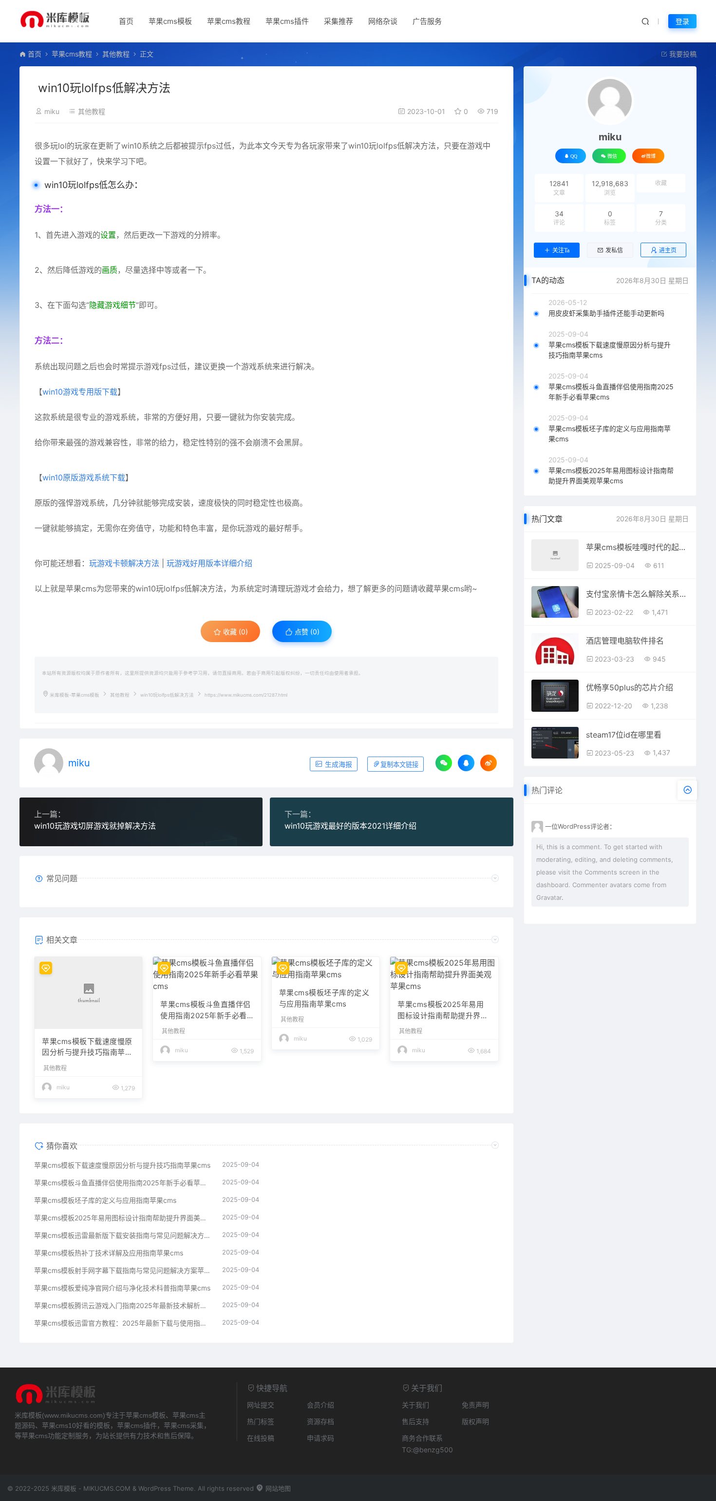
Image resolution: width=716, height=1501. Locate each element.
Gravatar (549, 897)
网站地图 (277, 1488)
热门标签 (260, 1421)
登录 (682, 21)
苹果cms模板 (170, 21)
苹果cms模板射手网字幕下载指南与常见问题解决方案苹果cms (123, 1270)
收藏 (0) (234, 631)
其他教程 (116, 54)
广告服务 (427, 21)
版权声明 (475, 1421)
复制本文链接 (399, 764)
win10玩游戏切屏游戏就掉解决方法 (95, 826)
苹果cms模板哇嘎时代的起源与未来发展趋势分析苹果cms (637, 547)
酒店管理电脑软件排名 (625, 641)
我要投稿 (682, 54)
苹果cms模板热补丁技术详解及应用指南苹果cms (108, 1253)
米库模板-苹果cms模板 (74, 695)
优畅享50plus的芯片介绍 (629, 687)
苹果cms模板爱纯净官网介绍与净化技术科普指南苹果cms (122, 1288)
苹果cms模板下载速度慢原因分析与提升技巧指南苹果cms (87, 1047)
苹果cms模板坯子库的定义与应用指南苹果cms (324, 998)
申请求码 (320, 1438)
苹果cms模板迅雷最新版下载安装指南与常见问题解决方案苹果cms (123, 1235)
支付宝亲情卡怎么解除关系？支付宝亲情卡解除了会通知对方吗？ (637, 594)
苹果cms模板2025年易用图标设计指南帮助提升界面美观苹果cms (442, 1010)
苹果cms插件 (287, 21)
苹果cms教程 (228, 21)
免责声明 (475, 1405)
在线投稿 (260, 1438)
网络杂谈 (382, 21)
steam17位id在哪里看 (623, 735)
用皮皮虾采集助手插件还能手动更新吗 (606, 313)
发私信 (614, 250)
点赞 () (306, 631)
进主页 (668, 250)
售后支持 (415, 1421)
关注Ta (560, 250)
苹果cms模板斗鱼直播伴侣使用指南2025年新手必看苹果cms (205, 1010)
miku (51, 111)
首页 (126, 21)
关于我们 (415, 1405)
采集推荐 (338, 21)
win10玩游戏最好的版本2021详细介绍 (350, 826)
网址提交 (260, 1405)
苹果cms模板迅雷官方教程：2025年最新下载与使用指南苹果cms (123, 1323)
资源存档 (320, 1421)
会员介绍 (320, 1405)
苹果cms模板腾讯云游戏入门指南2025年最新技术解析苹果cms (123, 1305)
